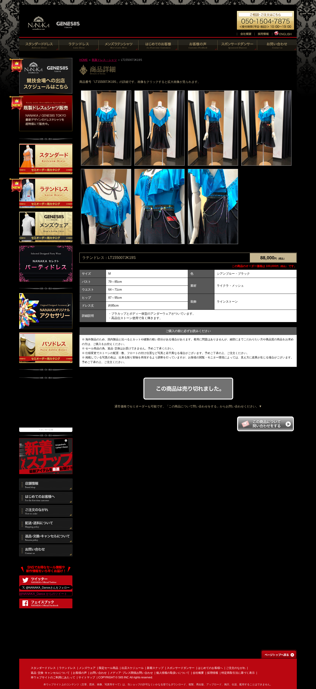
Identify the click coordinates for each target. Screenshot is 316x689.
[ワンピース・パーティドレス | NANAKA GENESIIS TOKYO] (45, 279)
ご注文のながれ (235, 668)
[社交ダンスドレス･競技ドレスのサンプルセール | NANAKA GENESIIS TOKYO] (45, 128)
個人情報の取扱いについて (172, 672)
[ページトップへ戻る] (279, 656)
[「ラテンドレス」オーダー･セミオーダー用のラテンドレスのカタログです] (45, 206)
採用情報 (212, 672)
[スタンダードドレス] (39, 48)
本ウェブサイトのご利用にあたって (53, 677)
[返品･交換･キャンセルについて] (45, 540)
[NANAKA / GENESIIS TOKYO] (54, 32)
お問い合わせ (98, 672)
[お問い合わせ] (277, 48)
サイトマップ (86, 677)
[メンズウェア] (119, 48)
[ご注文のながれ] (45, 514)
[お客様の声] (198, 48)
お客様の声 (80, 672)
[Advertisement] (45, 406)
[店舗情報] (45, 488)
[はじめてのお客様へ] (158, 48)
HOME (83, 60)
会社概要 (198, 672)
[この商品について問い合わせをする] (265, 430)
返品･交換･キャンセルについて (50, 672)
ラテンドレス (67, 668)
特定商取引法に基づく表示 (238, 672)
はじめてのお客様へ (210, 668)
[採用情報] (263, 33)
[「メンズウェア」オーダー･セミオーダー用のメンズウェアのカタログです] (45, 240)
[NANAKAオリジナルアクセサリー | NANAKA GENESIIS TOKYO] (45, 326)
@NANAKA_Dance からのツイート (43, 594)
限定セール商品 (108, 668)
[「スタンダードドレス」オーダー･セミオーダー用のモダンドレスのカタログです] (45, 172)
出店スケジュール (132, 668)
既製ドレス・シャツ (104, 60)
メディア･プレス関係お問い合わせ (131, 672)
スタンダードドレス (43, 668)
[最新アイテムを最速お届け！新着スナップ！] (45, 471)
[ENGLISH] (283, 33)
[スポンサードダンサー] (237, 48)
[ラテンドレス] (79, 48)
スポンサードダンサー (181, 668)
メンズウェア (87, 668)
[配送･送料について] (45, 527)
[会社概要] (245, 33)
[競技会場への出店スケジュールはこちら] (45, 91)
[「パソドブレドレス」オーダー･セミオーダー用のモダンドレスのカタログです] (45, 360)
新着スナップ (155, 668)
